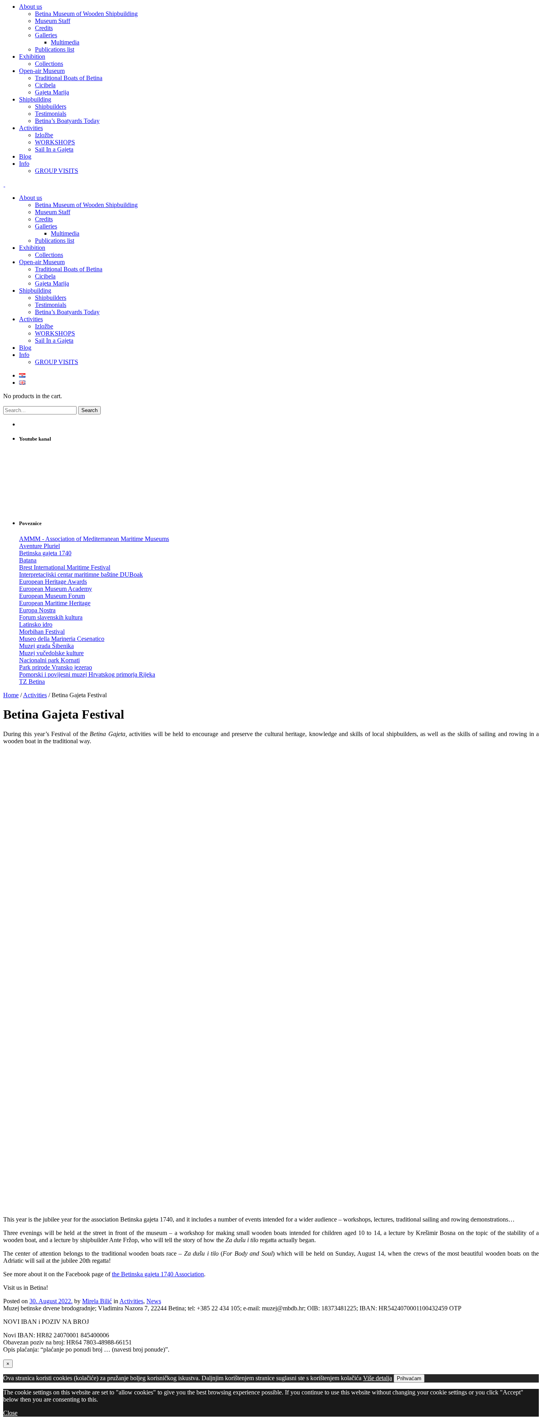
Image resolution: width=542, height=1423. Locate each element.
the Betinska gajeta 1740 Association (158, 1274)
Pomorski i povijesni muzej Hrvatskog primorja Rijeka (87, 674)
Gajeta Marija (52, 283)
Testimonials (50, 304)
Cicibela (45, 276)
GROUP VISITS (56, 362)
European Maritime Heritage (54, 603)
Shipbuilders (50, 297)
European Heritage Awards (53, 581)
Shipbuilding (35, 290)
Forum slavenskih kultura (51, 617)
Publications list (54, 240)
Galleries (46, 226)
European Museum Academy (55, 588)
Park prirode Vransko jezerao (55, 667)
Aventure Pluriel (39, 546)
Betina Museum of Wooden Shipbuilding (86, 204)
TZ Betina (32, 681)
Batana (28, 560)
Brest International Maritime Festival (64, 567)
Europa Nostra (37, 610)
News (153, 1301)
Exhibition (32, 247)
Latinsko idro (35, 624)
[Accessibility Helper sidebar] (532, 9)
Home (11, 695)
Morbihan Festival (42, 631)
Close (10, 1413)
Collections (49, 254)
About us (30, 197)
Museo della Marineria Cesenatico (61, 638)
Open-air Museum (42, 262)
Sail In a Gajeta (54, 340)
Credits (44, 219)
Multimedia (65, 233)
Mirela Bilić (97, 1301)
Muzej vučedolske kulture (51, 653)
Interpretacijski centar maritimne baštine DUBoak (81, 574)
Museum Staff (52, 212)
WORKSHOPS (55, 333)
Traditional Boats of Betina (68, 269)
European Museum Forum (52, 596)
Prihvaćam (409, 1378)
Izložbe (44, 326)
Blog (25, 347)
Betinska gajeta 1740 (45, 553)
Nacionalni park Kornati (49, 660)
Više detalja (377, 1378)
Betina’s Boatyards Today (67, 312)
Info (24, 354)
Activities (31, 319)
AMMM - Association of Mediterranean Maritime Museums (94, 538)
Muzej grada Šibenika (46, 645)
